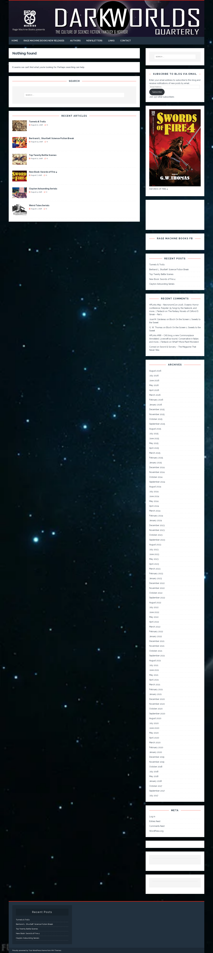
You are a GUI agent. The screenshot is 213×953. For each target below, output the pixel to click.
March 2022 (154, 627)
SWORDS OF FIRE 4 (158, 189)
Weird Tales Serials (39, 205)
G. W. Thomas (156, 327)
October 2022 (155, 593)
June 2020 (154, 728)
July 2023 (154, 549)
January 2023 (155, 578)
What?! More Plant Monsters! (185, 342)
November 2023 (157, 530)
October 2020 (156, 709)
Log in (152, 816)
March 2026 (155, 395)
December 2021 (156, 641)
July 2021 (153, 665)
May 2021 (153, 675)
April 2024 (154, 506)
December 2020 (157, 699)
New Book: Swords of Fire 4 (43, 172)
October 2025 (155, 419)
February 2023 (156, 573)
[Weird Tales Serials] (19, 213)
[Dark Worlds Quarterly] (106, 35)
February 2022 (156, 631)
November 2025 (156, 414)
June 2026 (154, 380)
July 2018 (153, 771)
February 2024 (156, 516)
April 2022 (154, 622)
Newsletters (94, 40)
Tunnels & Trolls (37, 121)
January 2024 (155, 520)
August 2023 (155, 544)
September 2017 (157, 791)
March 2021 (154, 684)
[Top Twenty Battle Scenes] (19, 163)
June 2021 (154, 670)
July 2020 (154, 723)
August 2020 (155, 718)
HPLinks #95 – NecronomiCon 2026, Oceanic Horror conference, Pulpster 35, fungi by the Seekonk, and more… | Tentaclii (174, 308)
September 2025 (157, 424)
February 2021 (156, 689)
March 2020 (155, 742)
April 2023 (154, 564)
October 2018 (155, 766)
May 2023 (154, 559)
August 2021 (155, 660)
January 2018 (155, 781)
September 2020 (157, 713)
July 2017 (153, 795)
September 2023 (157, 540)
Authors (75, 40)
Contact (125, 40)
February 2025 (156, 458)
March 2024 (154, 511)
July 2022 (154, 607)
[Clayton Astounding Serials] (19, 196)
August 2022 (155, 602)
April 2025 (154, 448)
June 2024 (154, 496)
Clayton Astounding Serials (43, 189)
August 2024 (155, 486)
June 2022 (154, 612)
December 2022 (157, 583)
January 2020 (155, 752)
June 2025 (154, 438)
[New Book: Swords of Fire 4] (19, 180)
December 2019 (156, 757)
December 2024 (157, 467)
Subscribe (157, 92)
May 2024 (154, 501)
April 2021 (154, 680)
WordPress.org (156, 831)
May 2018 (153, 776)
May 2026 (154, 385)
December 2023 (157, 525)
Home (15, 40)
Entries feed (154, 821)
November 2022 (157, 588)
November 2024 (157, 472)
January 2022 (155, 636)
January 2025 (155, 462)
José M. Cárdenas (157, 319)
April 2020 (154, 738)
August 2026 (155, 371)
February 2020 (156, 747)
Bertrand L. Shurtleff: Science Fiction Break (51, 138)
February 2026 (156, 400)
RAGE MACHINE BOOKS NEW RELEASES (44, 40)
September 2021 (157, 655)
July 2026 (154, 375)
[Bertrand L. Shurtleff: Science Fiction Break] (19, 146)
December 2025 (156, 409)
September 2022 (157, 597)
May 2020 (154, 733)
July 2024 (154, 491)
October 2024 (155, 477)
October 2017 (155, 786)
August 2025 (155, 429)
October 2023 (155, 535)
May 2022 (154, 617)
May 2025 (153, 443)
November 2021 (156, 646)
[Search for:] (74, 95)
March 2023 (154, 569)
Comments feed (156, 826)
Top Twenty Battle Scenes (42, 155)
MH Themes (56, 950)
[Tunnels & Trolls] (19, 129)
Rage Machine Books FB (175, 238)
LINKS (111, 40)
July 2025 (153, 433)
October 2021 (155, 651)
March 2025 (154, 453)
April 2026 (154, 390)
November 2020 (157, 704)
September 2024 (157, 482)
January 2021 (155, 694)
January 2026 (155, 404)
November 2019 (156, 762)
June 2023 (154, 554)
